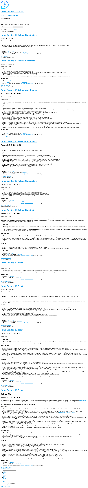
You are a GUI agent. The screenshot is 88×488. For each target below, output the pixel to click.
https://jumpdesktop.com (9, 15)
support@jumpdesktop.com (27, 53)
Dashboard (5, 473)
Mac (8, 51)
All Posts (5, 472)
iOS (4, 477)
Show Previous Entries (5, 468)
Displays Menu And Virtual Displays (67, 412)
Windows (12, 51)
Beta (4, 481)
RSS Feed (10, 29)
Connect (5, 479)
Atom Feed (15, 29)
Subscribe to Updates (5, 18)
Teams (4, 475)
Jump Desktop (12, 11)
